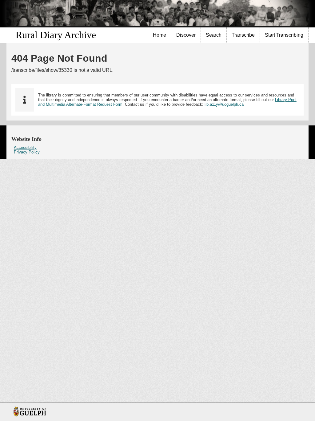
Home (159, 35)
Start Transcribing (284, 35)
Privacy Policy (27, 152)
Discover (186, 35)
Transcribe (243, 35)
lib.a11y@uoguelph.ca (224, 104)
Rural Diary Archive (56, 34)
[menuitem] (159, 35)
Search (213, 35)
